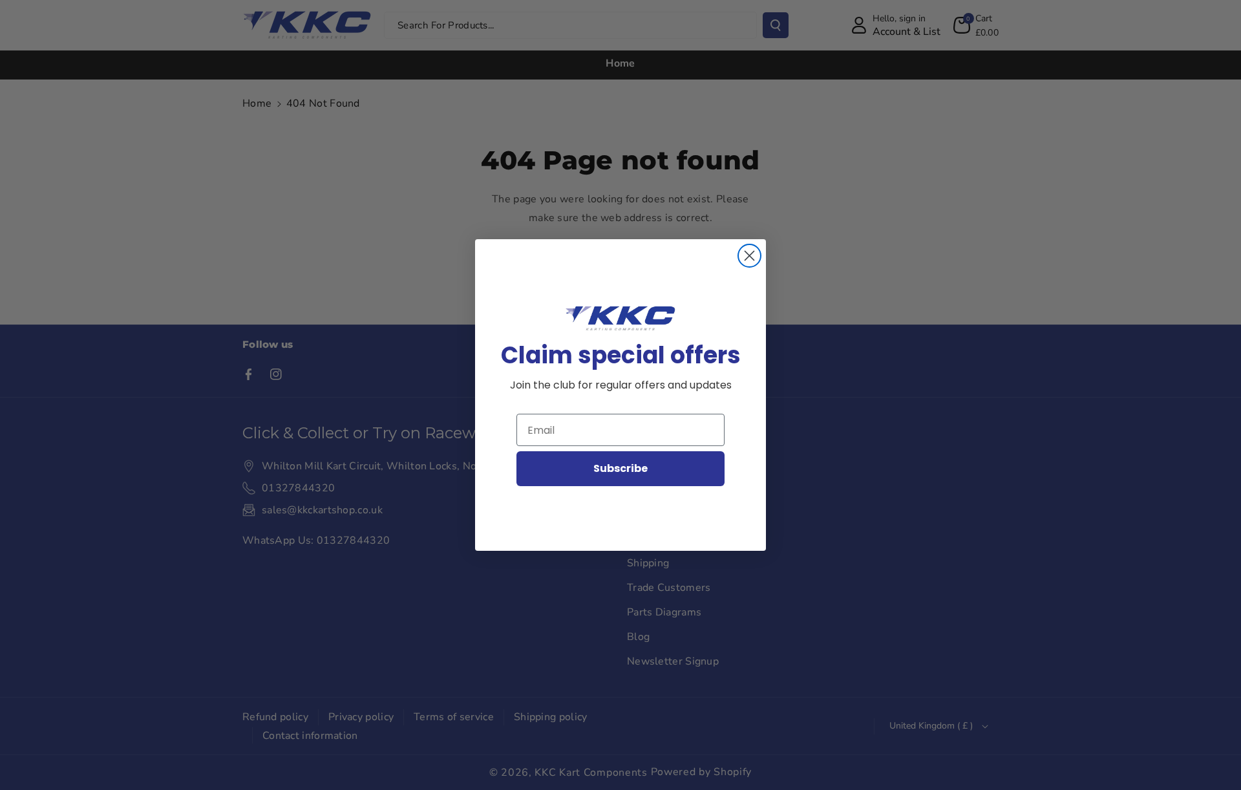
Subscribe (620, 468)
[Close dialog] (749, 255)
